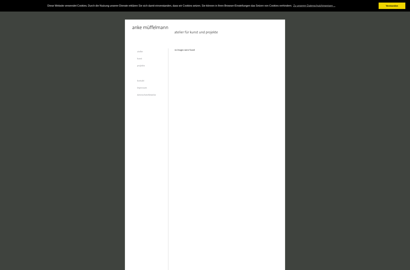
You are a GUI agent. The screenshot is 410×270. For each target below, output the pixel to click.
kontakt (140, 80)
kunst (139, 58)
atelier (140, 51)
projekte (141, 65)
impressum (142, 87)
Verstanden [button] (392, 5)
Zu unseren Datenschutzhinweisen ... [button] (314, 5)
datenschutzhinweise (146, 94)
